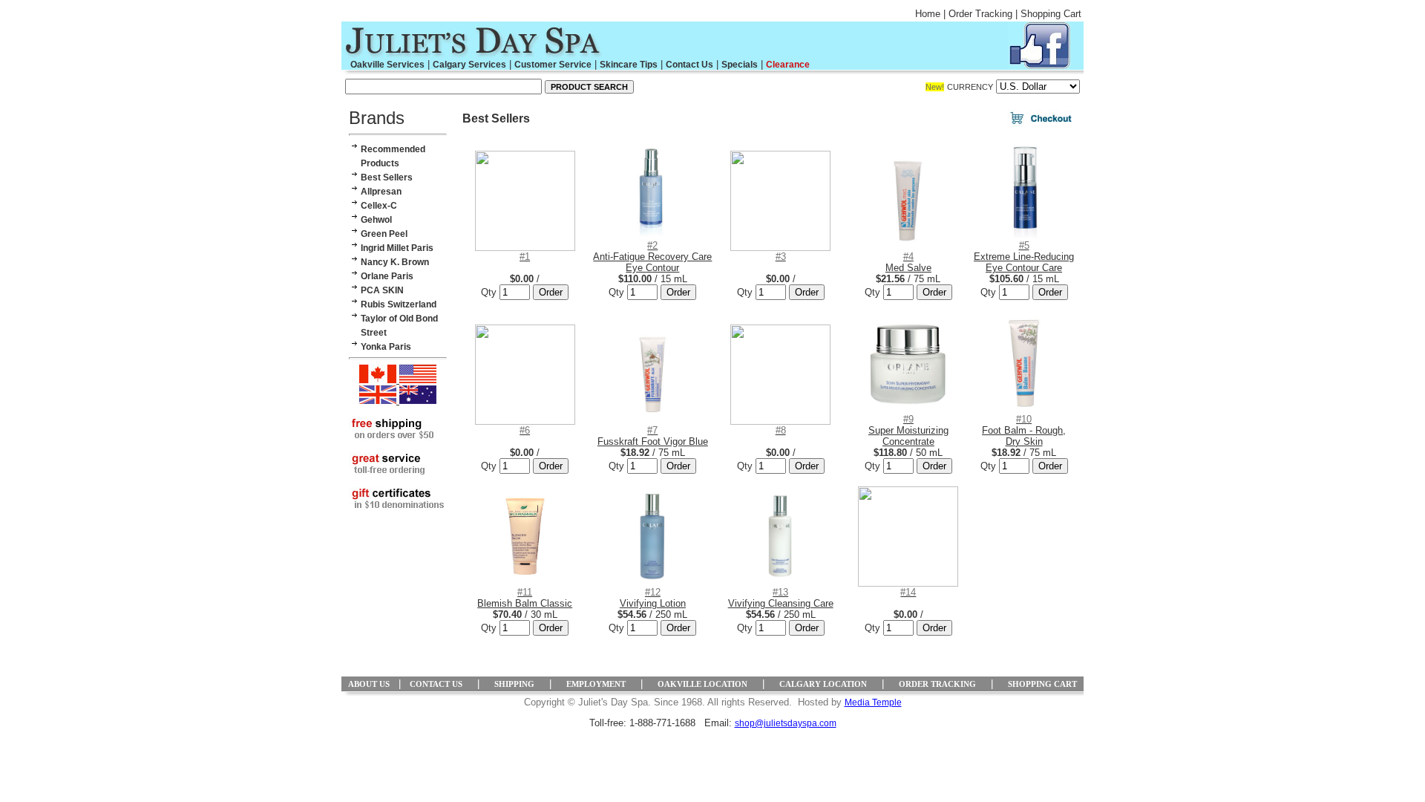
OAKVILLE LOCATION (702, 684)
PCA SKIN (382, 290)
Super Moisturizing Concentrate (908, 430)
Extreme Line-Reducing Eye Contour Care (1024, 256)
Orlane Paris (387, 276)
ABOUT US (369, 684)
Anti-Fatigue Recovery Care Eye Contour (652, 256)
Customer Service (553, 64)
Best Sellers (387, 177)
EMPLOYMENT (596, 684)
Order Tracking (980, 13)
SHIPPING (514, 684)
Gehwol (376, 220)
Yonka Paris (386, 347)
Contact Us (689, 64)
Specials (739, 64)
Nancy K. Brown (395, 262)
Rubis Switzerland (398, 304)
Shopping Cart (1051, 13)
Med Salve (908, 262)
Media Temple (873, 702)
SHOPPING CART (1042, 684)
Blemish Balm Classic (524, 598)
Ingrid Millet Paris (397, 248)
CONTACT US (436, 684)
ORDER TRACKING (937, 684)
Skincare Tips (629, 64)
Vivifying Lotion (653, 598)
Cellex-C (379, 205)
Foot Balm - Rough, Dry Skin (1024, 430)
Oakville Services (387, 64)
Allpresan (381, 191)
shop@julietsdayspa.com (785, 723)
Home (927, 13)
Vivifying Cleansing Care (780, 598)
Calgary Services (469, 64)
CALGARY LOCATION (823, 684)
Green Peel (384, 234)
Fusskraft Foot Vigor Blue (652, 436)
